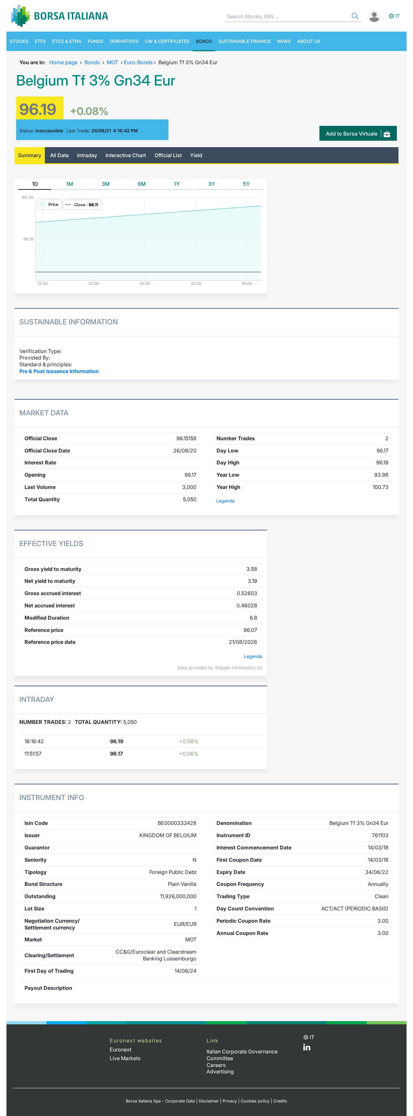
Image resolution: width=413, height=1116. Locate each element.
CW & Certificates (167, 41)
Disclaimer (209, 1101)
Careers (216, 1065)
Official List (168, 155)
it (397, 16)
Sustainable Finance (244, 41)
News (284, 41)
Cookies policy (255, 1101)
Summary (29, 155)
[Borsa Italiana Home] (59, 16)
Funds (95, 41)
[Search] (354, 17)
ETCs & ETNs (66, 41)
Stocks (19, 41)
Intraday (87, 155)
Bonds (204, 41)
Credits (280, 1101)
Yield (196, 155)
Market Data (43, 413)
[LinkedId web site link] (306, 1048)
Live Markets (125, 1058)
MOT (112, 62)
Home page (63, 62)
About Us (308, 41)
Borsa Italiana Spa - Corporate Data (160, 1101)
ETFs (40, 41)
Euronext (120, 1049)
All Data (59, 155)
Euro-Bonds (138, 62)
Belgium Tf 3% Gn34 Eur (95, 80)
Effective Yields (51, 543)
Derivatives (124, 41)
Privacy (230, 1101)
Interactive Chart (126, 155)
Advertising (220, 1071)
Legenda (225, 500)
